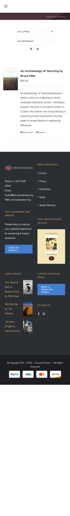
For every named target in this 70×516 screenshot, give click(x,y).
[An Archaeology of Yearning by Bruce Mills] (10, 79)
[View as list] (38, 49)
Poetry (43, 181)
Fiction (43, 173)
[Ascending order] (52, 31)
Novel (42, 197)
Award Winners (47, 205)
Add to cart (28, 132)
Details (41, 132)
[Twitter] (43, 314)
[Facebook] (38, 314)
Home (49, 16)
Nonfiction (45, 189)
